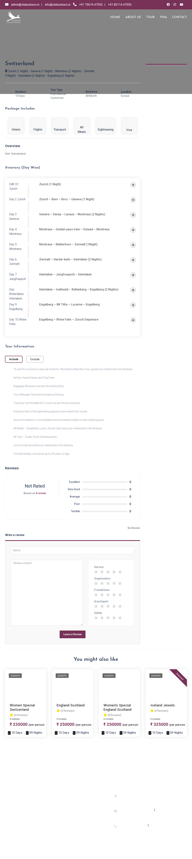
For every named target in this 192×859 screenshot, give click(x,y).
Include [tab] (13, 359)
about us (133, 17)
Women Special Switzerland (22, 707)
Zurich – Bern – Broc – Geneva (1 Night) (66, 199)
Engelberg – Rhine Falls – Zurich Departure (68, 319)
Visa (163, 17)
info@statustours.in (57, 4)
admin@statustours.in (25, 4)
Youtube (89, 807)
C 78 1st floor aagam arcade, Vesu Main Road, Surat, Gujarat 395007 (143, 798)
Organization (102, 578)
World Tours (61, 809)
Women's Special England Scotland (117, 707)
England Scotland (71, 705)
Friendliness (102, 589)
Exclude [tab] (35, 359)
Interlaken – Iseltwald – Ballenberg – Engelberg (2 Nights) (78, 289)
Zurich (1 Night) (50, 184)
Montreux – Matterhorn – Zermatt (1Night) (68, 244)
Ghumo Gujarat (63, 816)
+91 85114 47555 (119, 4)
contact (179, 17)
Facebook (90, 800)
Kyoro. (134, 847)
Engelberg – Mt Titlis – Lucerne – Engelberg (69, 304)
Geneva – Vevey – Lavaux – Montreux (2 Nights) (72, 214)
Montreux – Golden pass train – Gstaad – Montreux (74, 229)
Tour (150, 17)
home (115, 17)
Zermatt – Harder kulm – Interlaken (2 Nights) (70, 259)
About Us (29, 800)
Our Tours (29, 793)
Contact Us (30, 807)
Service (99, 567)
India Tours (60, 802)
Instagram (90, 793)
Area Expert (101, 601)
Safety (98, 612)
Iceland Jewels (162, 705)
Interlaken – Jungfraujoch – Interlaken (65, 274)
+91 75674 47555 (91, 4)
